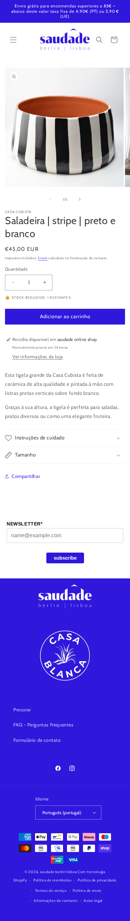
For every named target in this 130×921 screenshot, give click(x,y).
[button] (13, 39)
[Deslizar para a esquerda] (50, 199)
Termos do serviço (51, 890)
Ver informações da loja (37, 357)
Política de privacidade (97, 880)
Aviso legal (93, 900)
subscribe (65, 558)
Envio (43, 258)
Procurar (22, 710)
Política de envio (87, 890)
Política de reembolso (52, 880)
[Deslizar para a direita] (79, 199)
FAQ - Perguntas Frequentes (43, 725)
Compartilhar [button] (26, 476)
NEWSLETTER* (25, 523)
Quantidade (16, 269)
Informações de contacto (56, 900)
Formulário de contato (37, 740)
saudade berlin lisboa (58, 871)
